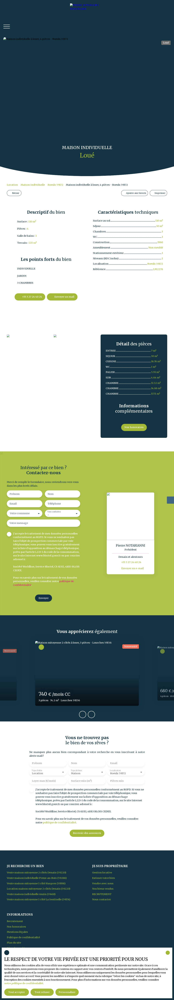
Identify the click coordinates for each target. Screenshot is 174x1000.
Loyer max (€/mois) (44, 780)
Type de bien (76, 770)
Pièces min (117, 780)
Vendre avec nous (103, 883)
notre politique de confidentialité (23, 983)
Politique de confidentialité (23, 937)
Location (12, 184)
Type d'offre (37, 770)
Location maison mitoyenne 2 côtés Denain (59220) (38, 888)
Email (13, 503)
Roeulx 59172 (55, 184)
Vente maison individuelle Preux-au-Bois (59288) (37, 878)
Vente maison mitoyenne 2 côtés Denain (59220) (36, 872)
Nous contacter (101, 899)
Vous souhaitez (53, 512)
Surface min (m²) (81, 780)
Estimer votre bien (103, 878)
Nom (51, 493)
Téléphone (54, 503)
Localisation (115, 770)
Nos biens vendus (103, 888)
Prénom (15, 493)
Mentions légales (17, 931)
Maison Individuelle (33, 184)
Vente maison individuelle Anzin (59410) (31, 894)
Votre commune (20, 513)
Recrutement (101, 894)
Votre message (19, 523)
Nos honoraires (16, 926)
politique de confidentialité (59, 822)
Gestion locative (102, 872)
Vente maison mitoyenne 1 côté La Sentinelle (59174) (38, 899)
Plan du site (14, 942)
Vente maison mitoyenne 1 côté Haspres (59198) (36, 883)
